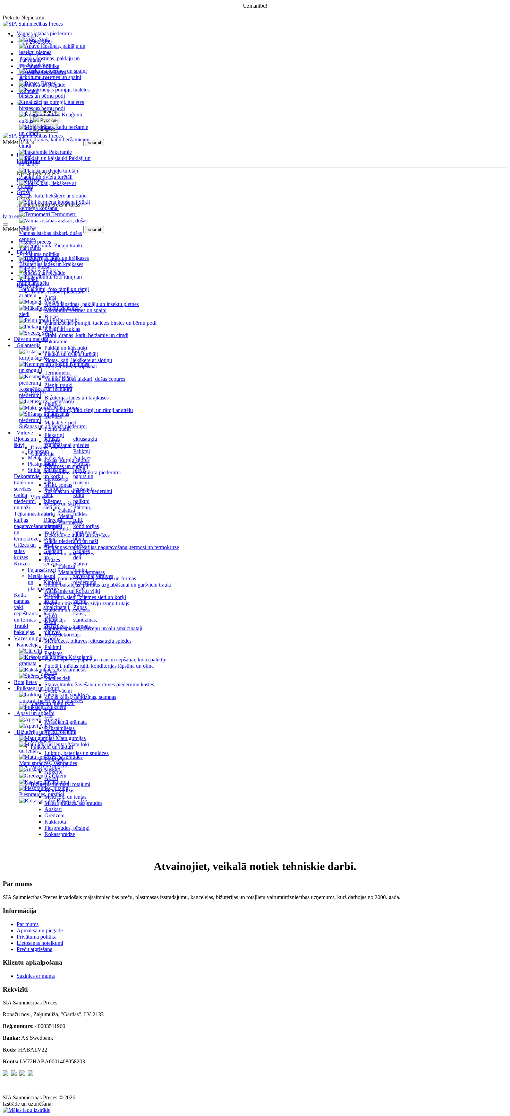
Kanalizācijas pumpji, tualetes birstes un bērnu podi (100, 323)
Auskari (53, 809)
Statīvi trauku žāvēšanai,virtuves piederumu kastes (93, 576)
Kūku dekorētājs (54, 616)
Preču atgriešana (34, 949)
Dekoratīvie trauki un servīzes (27, 482)
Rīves (79, 545)
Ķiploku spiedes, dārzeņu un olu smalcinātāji (56, 594)
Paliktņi (81, 451)
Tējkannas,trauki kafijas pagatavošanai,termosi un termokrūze (38, 526)
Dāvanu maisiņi (31, 339)
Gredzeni (54, 815)
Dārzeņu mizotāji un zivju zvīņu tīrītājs (52, 532)
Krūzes (21, 563)
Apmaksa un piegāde (40, 930)
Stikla (34, 470)
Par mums (28, 924)
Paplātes (82, 457)
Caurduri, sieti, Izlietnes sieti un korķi (53, 501)
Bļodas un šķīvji (25, 442)
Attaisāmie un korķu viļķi (55, 476)
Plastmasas (39, 464)
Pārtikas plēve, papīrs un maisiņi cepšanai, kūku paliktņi (83, 482)
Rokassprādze (59, 834)
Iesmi (49, 576)
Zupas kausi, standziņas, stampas (85, 616)
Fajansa (36, 451)
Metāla (35, 457)
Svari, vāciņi (79, 598)
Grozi (49, 570)
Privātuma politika (37, 937)
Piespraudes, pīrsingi (67, 828)
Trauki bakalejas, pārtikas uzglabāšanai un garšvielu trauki (107, 585)
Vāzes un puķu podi (36, 638)
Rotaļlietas (25, 682)
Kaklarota (55, 822)
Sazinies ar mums (36, 976)
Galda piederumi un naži (25, 501)
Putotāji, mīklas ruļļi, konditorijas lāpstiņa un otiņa (86, 523)
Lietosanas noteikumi (40, 943)
